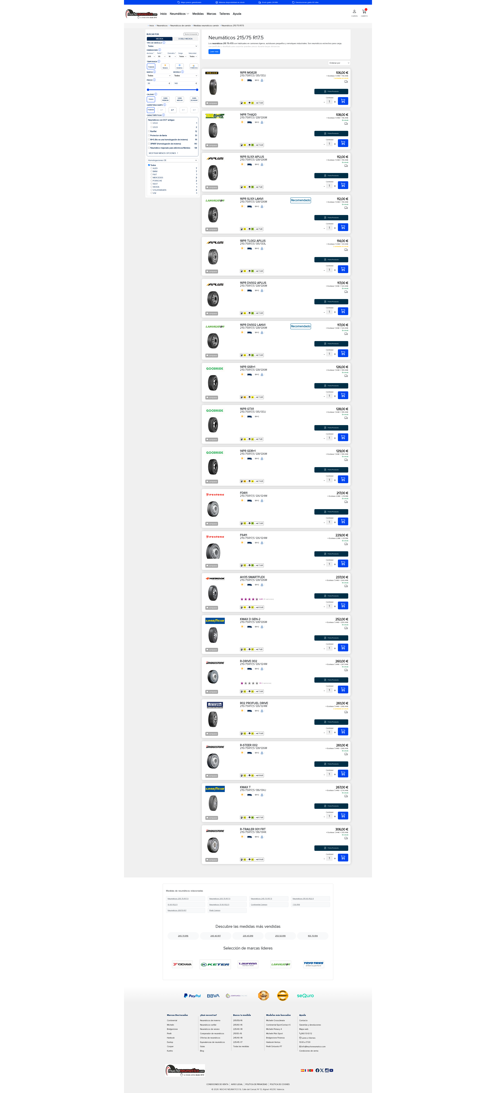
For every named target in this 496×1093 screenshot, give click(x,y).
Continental (172, 1020)
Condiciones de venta (308, 1051)
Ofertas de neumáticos (210, 1038)
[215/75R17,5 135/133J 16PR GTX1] (343, 437)
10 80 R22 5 (172, 904)
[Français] (307, 1070)
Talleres (224, 14)
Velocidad (192, 53)
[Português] (311, 1070)
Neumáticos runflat (208, 1025)
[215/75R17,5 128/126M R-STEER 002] (343, 773)
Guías (202, 1046)
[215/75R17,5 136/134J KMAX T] (343, 815)
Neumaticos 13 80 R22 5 (219, 904)
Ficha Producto (333, 91)
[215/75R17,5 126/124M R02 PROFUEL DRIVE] (343, 731)
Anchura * (150, 53)
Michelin (170, 1025)
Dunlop (170, 1042)
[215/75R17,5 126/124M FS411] (343, 563)
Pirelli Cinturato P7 (274, 1046)
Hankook (171, 1038)
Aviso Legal (237, 1084)
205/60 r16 (237, 1025)
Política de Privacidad (256, 1084)
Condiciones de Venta (217, 1084)
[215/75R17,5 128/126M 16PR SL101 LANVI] (343, 227)
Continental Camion (259, 904)
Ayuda (237, 14)
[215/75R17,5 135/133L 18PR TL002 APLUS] (343, 269)
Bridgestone (172, 1029)
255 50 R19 (280, 936)
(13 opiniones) (269, 599)
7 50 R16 (296, 904)
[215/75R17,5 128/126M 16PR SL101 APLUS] (343, 185)
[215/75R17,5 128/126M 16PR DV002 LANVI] (343, 353)
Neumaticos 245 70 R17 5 (261, 899)
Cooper (170, 1046)
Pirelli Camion (214, 910)
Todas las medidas (241, 1046)
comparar (213, 103)
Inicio (163, 14)
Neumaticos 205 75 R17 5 (219, 899)
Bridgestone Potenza (275, 1038)
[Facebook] (315, 1070)
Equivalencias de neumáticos (212, 1042)
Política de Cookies (280, 1084)
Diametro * (172, 53)
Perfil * (159, 53)
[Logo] (185, 1070)
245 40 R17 (215, 936)
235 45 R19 (248, 936)
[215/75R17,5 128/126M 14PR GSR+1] (343, 395)
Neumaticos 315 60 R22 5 (303, 899)
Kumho (170, 1051)
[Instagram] (324, 1070)
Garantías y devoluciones (310, 1025)
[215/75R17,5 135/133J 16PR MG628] (343, 101)
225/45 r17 (237, 1042)
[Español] (302, 1070)
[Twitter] (320, 1070)
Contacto (303, 1020)
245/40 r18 (237, 1038)
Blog (202, 1051)
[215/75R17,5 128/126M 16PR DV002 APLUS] (343, 311)
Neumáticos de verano (210, 1029)
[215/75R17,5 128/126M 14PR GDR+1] (343, 479)
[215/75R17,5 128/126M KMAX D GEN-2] (343, 647)
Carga (180, 53)
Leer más (214, 51)
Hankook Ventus (273, 1042)
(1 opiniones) (266, 683)
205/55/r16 (237, 1020)
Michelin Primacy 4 (274, 1029)
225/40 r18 (237, 1029)
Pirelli (169, 1033)
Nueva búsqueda (191, 34)
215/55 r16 (237, 1033)
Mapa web (303, 1029)
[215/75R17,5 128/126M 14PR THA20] (343, 143)
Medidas (198, 14)
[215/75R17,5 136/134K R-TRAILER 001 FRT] (343, 857)
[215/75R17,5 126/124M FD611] (343, 521)
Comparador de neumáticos (212, 1033)
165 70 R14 (313, 936)
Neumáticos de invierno (210, 1020)
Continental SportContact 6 (278, 1025)
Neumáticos (178, 14)
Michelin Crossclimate (275, 1020)
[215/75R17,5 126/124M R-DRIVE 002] (343, 689)
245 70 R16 (183, 936)
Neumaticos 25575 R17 (177, 910)
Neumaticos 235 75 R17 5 (178, 899)
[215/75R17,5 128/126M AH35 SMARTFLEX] (343, 605)
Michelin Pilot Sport (274, 1033)
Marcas (211, 14)
